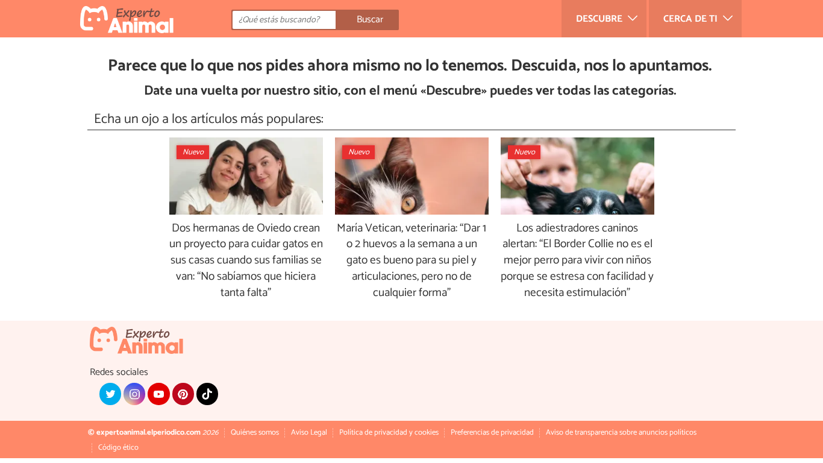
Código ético (118, 447)
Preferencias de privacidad (492, 432)
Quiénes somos (255, 432)
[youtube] (158, 394)
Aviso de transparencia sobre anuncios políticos (621, 432)
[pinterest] (183, 394)
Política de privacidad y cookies (389, 432)
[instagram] (134, 394)
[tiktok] (207, 394)
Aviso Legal (309, 432)
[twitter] (110, 394)
